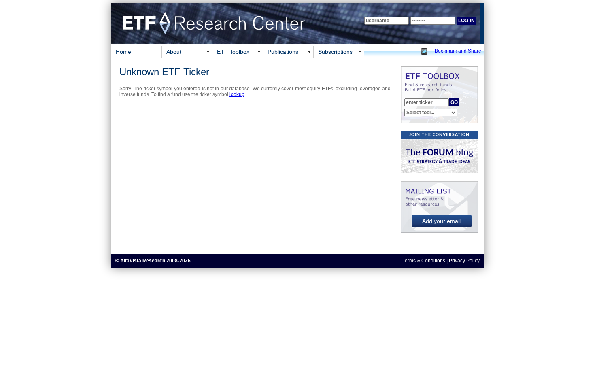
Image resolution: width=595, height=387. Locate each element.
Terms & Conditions (423, 261)
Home (123, 52)
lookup (237, 94)
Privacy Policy (464, 261)
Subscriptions (335, 52)
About (173, 52)
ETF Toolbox (233, 52)
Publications (283, 52)
